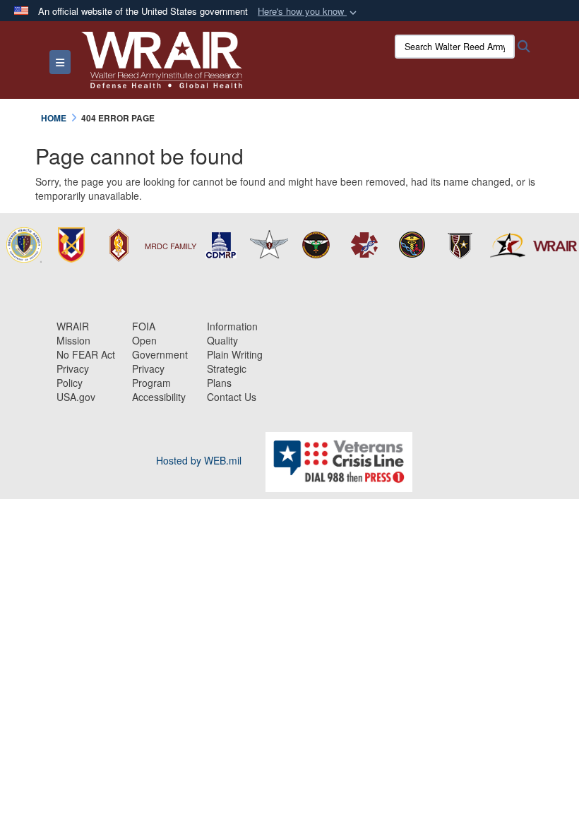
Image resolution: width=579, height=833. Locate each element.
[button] (308, 11)
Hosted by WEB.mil (198, 460)
